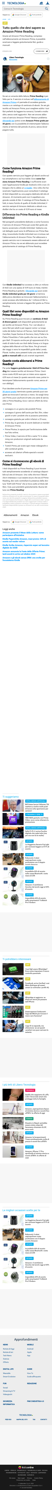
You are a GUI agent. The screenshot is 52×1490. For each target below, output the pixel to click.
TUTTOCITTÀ (21, 1472)
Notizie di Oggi (8, 1349)
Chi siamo (12, 1478)
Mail (41, 7)
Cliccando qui (31, 291)
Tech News (7, 1355)
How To (30, 1373)
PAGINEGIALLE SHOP (34, 1470)
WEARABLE (30, 1090)
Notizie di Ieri (8, 1352)
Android (30, 1349)
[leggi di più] (48, 58)
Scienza (6, 1359)
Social (5, 1388)
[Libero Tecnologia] (26, 1415)
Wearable (6, 1373)
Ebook (35, 515)
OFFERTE (29, 841)
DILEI (28, 1472)
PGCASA (44, 1470)
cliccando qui (8, 120)
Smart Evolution (9, 1377)
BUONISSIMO (22, 1475)
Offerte (6, 1362)
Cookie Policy (38, 1478)
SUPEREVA (30, 1475)
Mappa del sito (22, 1419)
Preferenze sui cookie (23, 1480)
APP (9, 19)
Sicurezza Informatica (9, 1402)
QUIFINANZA (42, 1472)
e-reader (28, 188)
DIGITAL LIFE (8, 1369)
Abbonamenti (10, 515)
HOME (4, 19)
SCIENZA (29, 1119)
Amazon (25, 515)
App (28, 1355)
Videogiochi (7, 1394)
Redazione (32, 1383)
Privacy (29, 1478)
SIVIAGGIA (34, 1472)
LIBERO (7, 1470)
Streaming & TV (9, 1391)
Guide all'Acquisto (34, 1377)
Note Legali (21, 1478)
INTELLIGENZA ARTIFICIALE (36, 801)
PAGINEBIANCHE (11, 1472)
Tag (34, 1419)
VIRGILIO (13, 1470)
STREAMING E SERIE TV (34, 814)
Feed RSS (8, 1419)
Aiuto (34, 1480)
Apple (29, 1352)
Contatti (43, 1419)
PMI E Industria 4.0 (35, 1401)
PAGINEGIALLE (22, 1470)
